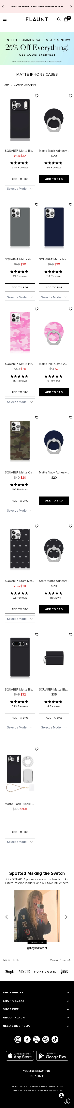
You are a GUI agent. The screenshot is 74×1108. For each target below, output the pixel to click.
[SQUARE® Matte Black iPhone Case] (20, 119)
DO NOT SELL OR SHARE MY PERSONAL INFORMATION (37, 1091)
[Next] (67, 917)
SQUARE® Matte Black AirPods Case (54, 688)
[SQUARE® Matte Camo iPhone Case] (20, 441)
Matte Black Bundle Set (20, 802)
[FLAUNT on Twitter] (36, 1039)
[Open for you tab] (61, 1095)
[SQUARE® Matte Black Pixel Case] (20, 658)
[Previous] (8, 917)
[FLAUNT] (37, 19)
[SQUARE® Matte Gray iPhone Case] (20, 228)
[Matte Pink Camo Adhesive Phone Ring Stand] (54, 332)
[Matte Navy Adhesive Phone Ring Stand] (54, 441)
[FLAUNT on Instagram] (17, 1039)
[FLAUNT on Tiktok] (55, 1039)
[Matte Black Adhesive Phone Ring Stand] (54, 119)
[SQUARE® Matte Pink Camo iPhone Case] (20, 332)
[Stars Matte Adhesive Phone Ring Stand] (54, 549)
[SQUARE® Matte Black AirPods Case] (54, 658)
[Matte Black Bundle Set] (20, 772)
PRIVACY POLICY (20, 1087)
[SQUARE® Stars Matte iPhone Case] (20, 549)
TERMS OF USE (56, 1087)
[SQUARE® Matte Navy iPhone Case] (54, 228)
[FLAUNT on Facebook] (27, 1039)
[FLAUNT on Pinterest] (45, 1039)
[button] (4, 19)
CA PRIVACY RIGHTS (38, 1087)
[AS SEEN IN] (37, 971)
